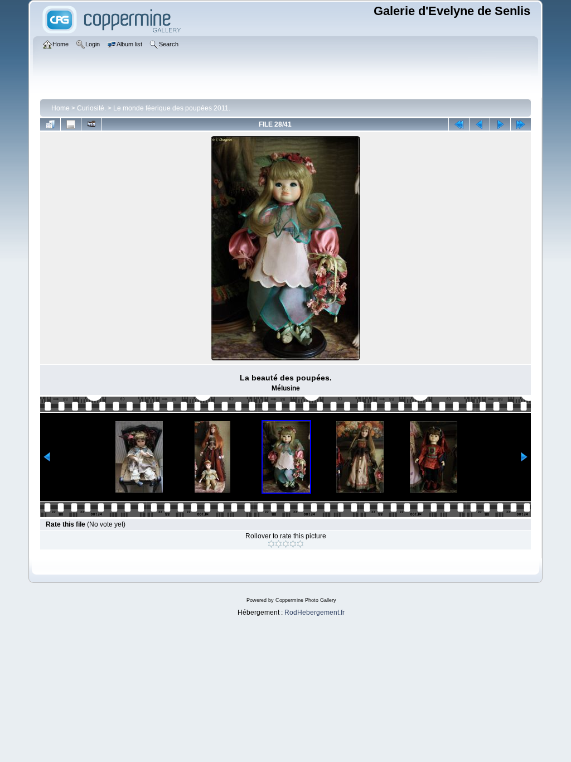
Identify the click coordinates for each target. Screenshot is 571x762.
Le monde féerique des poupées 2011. (171, 108)
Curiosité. (91, 108)
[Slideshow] (91, 124)
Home (60, 108)
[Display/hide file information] (71, 124)
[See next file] (500, 124)
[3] (285, 544)
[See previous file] (480, 124)
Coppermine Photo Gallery (305, 600)
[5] (300, 544)
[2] (278, 544)
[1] (271, 544)
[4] (293, 544)
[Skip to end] (521, 124)
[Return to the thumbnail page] (50, 124)
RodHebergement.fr (314, 612)
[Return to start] (459, 124)
